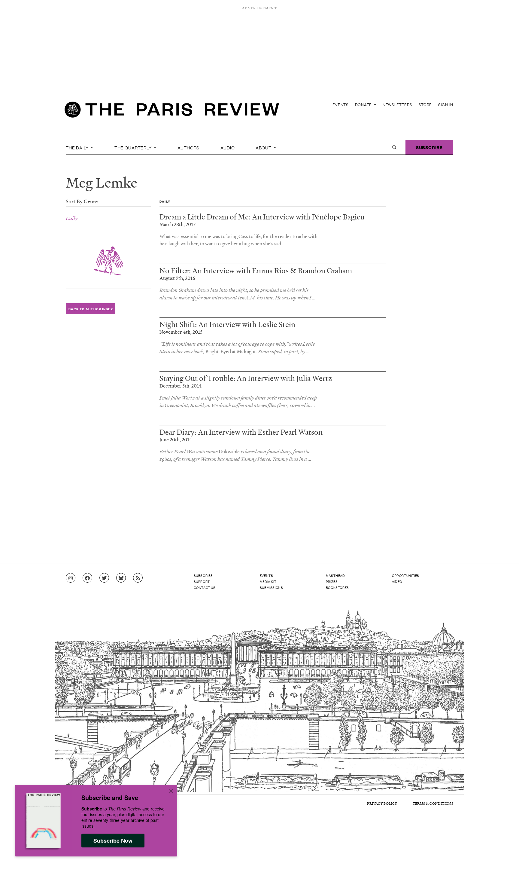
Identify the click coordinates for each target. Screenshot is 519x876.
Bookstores (337, 587)
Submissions (271, 587)
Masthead (335, 575)
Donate (364, 104)
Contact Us (205, 587)
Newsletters (397, 104)
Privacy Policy (382, 803)
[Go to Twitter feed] (104, 578)
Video (397, 581)
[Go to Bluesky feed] (121, 578)
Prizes (332, 581)
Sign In (445, 104)
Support (202, 581)
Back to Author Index (90, 308)
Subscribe (429, 147)
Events (340, 104)
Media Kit (268, 581)
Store (425, 104)
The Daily (78, 147)
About (264, 147)
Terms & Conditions (433, 803)
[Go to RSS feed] (138, 578)
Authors (189, 147)
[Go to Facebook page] (87, 578)
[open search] (394, 147)
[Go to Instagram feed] (70, 578)
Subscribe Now (112, 840)
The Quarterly (133, 147)
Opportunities (405, 575)
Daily (71, 218)
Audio (227, 147)
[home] (172, 111)
